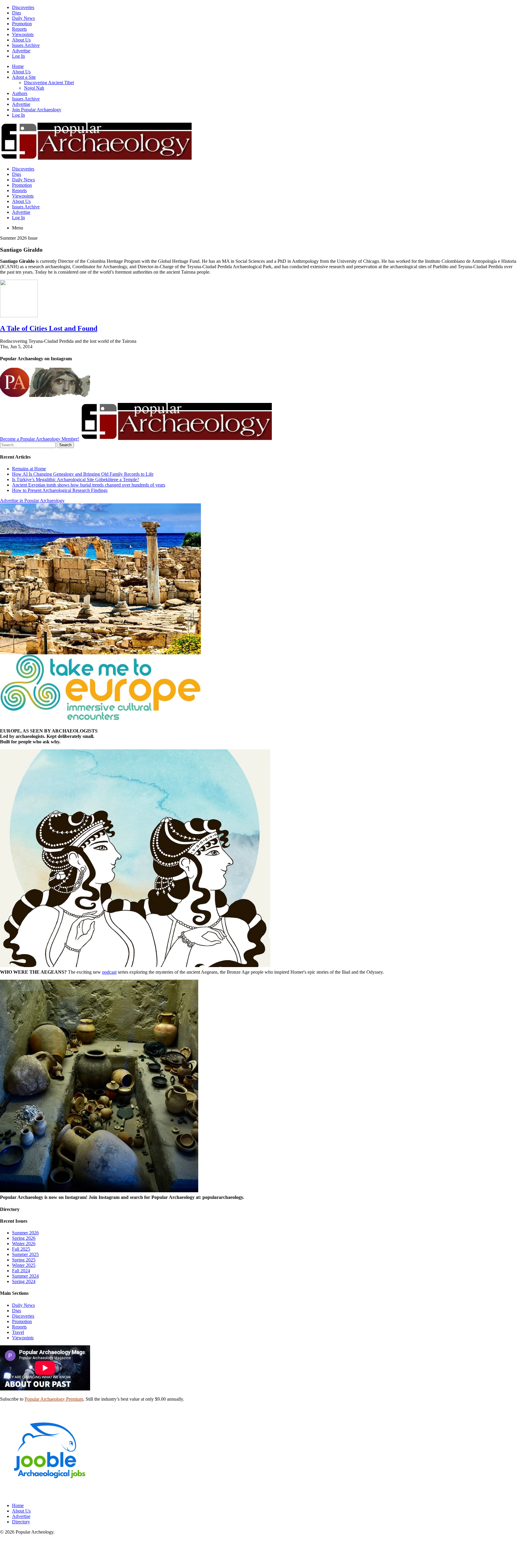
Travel (18, 1332)
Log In (18, 56)
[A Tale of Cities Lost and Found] (19, 315)
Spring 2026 (23, 1238)
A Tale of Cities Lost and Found (48, 328)
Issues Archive (26, 45)
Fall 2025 (21, 1249)
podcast (109, 972)
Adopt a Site (24, 77)
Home (18, 66)
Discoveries (23, 7)
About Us (21, 39)
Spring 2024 (23, 1281)
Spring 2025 (23, 1259)
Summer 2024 (25, 1276)
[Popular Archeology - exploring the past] (96, 158)
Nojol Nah (34, 88)
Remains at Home (29, 468)
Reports (19, 29)
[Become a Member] (176, 438)
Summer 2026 (25, 1232)
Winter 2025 (23, 1265)
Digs (16, 12)
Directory (21, 1521)
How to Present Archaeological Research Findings (60, 490)
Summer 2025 (25, 1254)
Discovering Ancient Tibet (49, 82)
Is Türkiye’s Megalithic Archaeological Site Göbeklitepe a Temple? (75, 479)
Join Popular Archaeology (36, 109)
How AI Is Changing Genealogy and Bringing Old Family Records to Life (82, 474)
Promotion (22, 23)
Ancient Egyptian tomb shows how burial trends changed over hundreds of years (88, 484)
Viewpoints (23, 34)
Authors (19, 93)
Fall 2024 (21, 1270)
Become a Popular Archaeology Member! (39, 438)
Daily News (23, 18)
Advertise (21, 50)
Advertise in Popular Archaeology (32, 500)
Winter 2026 (23, 1243)
